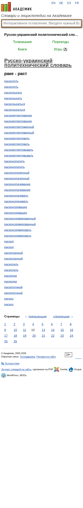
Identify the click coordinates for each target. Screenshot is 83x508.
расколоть (11, 81)
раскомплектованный (19, 126)
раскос (9, 298)
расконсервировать (17, 230)
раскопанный (13, 252)
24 (71, 335)
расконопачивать (16, 195)
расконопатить (14, 161)
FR (77, 3)
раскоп (9, 241)
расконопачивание (17, 184)
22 (52, 335)
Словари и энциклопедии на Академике (36, 16)
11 (24, 330)
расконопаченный (16, 172)
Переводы (60, 42)
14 (52, 330)
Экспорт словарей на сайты (16, 369)
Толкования (22, 42)
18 (15, 335)
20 (34, 335)
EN (53, 3)
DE (61, 3)
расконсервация (15, 207)
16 (71, 330)
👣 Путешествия (10, 363)
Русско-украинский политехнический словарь (41, 34)
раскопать (11, 264)
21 (43, 335)
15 (62, 330)
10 (15, 330)
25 (6, 341)
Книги (22, 49)
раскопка (10, 275)
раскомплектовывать (18, 149)
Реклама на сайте (46, 356)
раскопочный (13, 287)
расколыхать (13, 92)
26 (15, 341)
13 (43, 330)
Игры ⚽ (60, 49)
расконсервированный (20, 218)
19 (24, 335)
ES (69, 3)
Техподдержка (27, 356)
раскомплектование (18, 115)
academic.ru (16, 6)
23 (62, 335)
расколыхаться (14, 104)
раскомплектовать (17, 138)
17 (6, 335)
